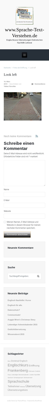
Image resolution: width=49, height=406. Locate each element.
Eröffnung (34, 365)
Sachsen (10, 377)
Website (7, 211)
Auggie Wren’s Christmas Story (21, 320)
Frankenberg (18, 370)
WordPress (38, 401)
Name (6, 189)
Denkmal (15, 361)
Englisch (23, 361)
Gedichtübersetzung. (17, 329)
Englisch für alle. (15, 305)
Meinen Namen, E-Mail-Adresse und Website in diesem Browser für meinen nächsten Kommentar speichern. (23, 225)
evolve (9, 401)
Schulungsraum (18, 377)
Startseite (7, 68)
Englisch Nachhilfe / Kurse (19, 300)
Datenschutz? (14, 310)
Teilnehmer (14, 386)
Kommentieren (40, 84)
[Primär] (24, 55)
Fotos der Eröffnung (20, 68)
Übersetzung (33, 386)
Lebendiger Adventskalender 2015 (22, 324)
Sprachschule (18, 381)
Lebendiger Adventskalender (20, 374)
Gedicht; (37, 371)
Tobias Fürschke (10, 86)
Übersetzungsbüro (18, 390)
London (31, 374)
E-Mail (6, 200)
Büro (9, 361)
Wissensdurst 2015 (16, 334)
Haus (9, 374)
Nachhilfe (37, 374)
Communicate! (14, 315)
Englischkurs (18, 365)
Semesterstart (28, 377)
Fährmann (31, 371)
